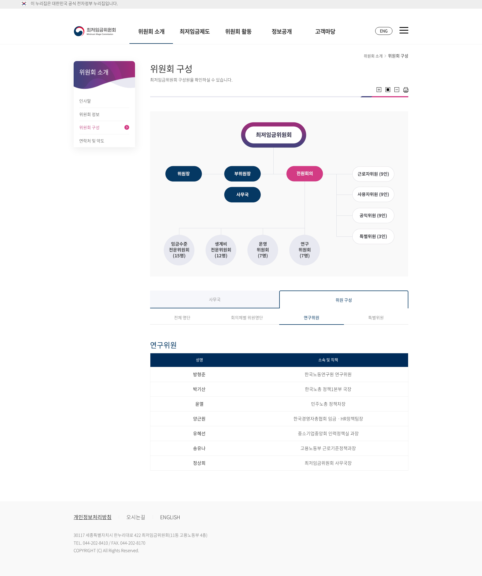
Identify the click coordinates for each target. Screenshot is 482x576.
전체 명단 (182, 317)
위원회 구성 (89, 127)
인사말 (85, 101)
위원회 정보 (89, 114)
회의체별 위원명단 (247, 317)
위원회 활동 (238, 31)
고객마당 (325, 31)
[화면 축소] (396, 89)
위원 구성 (344, 300)
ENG (384, 30)
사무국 (215, 299)
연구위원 (311, 317)
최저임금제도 (195, 31)
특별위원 (376, 317)
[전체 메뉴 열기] (403, 30)
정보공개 (282, 31)
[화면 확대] (379, 89)
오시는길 (135, 517)
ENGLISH (170, 517)
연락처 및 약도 (91, 141)
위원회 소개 (151, 31)
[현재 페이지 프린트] (405, 90)
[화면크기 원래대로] (387, 89)
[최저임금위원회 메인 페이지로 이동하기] (95, 31)
